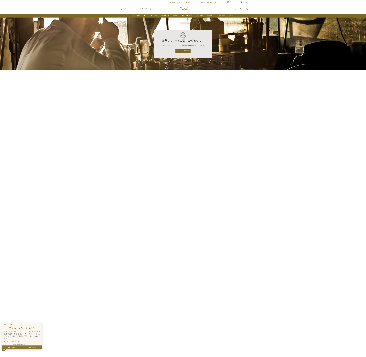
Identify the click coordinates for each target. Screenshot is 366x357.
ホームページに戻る (183, 51)
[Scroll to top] (358, 349)
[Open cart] (247, 9)
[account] (235, 9)
